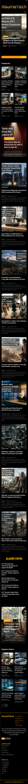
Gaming (5, 36)
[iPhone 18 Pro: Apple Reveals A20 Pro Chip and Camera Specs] (21, 659)
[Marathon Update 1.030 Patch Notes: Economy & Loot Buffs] (14, 436)
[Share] (2, 771)
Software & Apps (5, 230)
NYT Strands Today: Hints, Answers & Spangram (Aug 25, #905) (10, 594)
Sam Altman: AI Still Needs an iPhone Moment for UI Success (12, 235)
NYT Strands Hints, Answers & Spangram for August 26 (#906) (9, 565)
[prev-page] (2, 705)
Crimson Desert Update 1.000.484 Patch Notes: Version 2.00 (13, 365)
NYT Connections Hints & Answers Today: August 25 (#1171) (10, 587)
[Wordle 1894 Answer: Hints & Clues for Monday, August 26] (7, 659)
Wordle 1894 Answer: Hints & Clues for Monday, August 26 (10, 580)
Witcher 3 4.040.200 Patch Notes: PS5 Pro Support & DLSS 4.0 (13, 496)
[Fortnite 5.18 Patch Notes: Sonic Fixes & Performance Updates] (7, 73)
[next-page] (6, 705)
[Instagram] (2, 764)
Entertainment (9, 138)
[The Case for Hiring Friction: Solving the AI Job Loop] (7, 685)
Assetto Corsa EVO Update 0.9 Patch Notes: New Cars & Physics (14, 40)
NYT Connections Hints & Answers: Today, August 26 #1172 (10, 573)
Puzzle (7, 620)
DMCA (3, 738)
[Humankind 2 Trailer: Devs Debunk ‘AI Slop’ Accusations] (14, 306)
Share (5, 771)
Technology (17, 663)
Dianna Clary (4, 699)
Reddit (5, 767)
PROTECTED (7, 738)
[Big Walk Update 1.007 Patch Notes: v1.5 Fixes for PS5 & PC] (7, 99)
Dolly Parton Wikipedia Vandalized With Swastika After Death (13, 191)
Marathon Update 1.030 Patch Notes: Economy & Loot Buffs (12, 452)
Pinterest (5, 765)
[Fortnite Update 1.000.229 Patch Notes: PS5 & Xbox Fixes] (21, 99)
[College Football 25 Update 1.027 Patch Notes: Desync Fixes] (21, 73)
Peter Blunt (4, 674)
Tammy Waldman (19, 701)
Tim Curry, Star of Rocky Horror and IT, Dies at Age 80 (13, 144)
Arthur (4, 46)
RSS (4, 769)
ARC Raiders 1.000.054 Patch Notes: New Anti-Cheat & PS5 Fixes (14, 540)
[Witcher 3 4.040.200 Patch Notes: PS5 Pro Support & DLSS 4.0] (14, 480)
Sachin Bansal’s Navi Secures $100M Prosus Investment (11, 409)
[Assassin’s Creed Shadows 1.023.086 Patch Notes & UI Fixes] (14, 262)
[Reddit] (2, 768)
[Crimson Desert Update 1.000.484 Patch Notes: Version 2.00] (14, 349)
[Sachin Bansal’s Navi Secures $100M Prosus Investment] (14, 393)
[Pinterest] (2, 766)
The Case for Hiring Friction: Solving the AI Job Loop (7, 695)
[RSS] (2, 769)
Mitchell (3, 196)
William (3, 327)
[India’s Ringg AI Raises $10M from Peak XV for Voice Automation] (21, 685)
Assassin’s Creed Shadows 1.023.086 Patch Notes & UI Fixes (13, 278)
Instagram (6, 764)
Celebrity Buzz (4, 187)
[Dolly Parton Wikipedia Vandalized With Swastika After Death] (14, 175)
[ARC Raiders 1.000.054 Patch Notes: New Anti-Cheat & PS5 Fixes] (14, 523)
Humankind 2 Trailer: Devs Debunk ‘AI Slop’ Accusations (13, 322)
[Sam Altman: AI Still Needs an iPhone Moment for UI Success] (14, 218)
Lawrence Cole (5, 414)
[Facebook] (2, 762)
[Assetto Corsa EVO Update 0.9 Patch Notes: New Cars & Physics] (14, 30)
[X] (2, 773)
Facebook (6, 762)
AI (2, 690)
